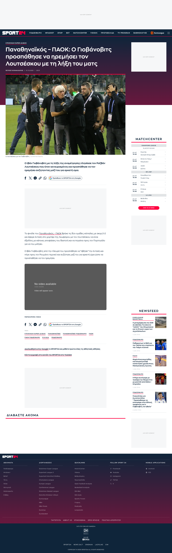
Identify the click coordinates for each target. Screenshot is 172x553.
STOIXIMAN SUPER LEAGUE (35, 334)
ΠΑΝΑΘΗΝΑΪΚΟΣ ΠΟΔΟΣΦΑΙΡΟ (74, 334)
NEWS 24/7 (78, 544)
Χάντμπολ (7, 487)
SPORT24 (67, 544)
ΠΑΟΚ (91, 334)
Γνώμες (77, 502)
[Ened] (85, 539)
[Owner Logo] (86, 531)
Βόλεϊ (6, 476)
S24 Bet (78, 491)
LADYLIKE (99, 544)
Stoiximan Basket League (49, 491)
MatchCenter (80, 468)
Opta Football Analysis (83, 483)
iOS (149, 472)
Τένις (5, 480)
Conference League (46, 487)
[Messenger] (35, 178)
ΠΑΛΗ (135, 356)
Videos (77, 472)
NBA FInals (43, 506)
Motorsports (8, 491)
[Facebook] (25, 178)
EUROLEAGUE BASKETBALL (138, 318)
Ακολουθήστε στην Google (37, 349)
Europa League (45, 483)
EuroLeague (43, 498)
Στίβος (6, 495)
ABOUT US (67, 520)
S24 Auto (78, 495)
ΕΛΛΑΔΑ (45, 337)
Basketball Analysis (82, 487)
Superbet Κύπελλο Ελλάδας (49, 476)
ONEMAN (89, 544)
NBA (40, 502)
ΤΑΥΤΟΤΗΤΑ (56, 520)
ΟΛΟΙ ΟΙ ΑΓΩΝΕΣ (149, 208)
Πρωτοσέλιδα (80, 480)
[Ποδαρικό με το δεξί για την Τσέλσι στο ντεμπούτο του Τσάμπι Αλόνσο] (160, 344)
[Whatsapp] (45, 178)
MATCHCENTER (80, 33)
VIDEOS (93, 33)
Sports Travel (80, 498)
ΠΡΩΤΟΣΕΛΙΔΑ (107, 33)
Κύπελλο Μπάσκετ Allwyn (48, 495)
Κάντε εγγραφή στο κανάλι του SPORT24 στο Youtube (48, 355)
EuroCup (42, 510)
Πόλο (5, 483)
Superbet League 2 (46, 472)
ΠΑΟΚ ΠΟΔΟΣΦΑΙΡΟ (32, 337)
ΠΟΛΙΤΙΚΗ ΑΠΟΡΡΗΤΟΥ (111, 520)
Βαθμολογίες (79, 476)
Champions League (46, 480)
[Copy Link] (40, 178)
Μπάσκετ (49, 33)
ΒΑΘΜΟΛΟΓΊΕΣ (140, 33)
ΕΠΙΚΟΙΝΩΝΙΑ (80, 520)
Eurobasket (43, 513)
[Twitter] (30, 178)
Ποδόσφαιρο (35, 33)
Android (151, 468)
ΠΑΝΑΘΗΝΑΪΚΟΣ (54, 334)
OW (106, 544)
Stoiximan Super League (48, 468)
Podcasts (78, 506)
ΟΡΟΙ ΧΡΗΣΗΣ (94, 520)
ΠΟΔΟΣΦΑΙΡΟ (138, 339)
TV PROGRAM (124, 33)
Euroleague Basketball (156, 33)
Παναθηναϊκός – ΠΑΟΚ (50, 234)
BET (68, 33)
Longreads (79, 510)
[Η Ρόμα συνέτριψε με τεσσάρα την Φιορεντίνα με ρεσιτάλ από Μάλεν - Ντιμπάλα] (160, 379)
